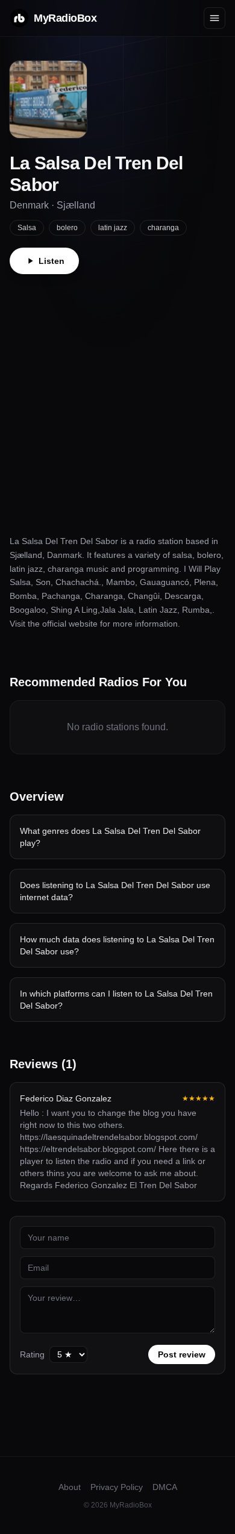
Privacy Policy (116, 1487)
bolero (67, 228)
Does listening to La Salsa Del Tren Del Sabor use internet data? (115, 891)
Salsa (26, 228)
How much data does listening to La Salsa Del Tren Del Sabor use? (117, 945)
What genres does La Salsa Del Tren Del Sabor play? (110, 837)
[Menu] (214, 18)
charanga (163, 228)
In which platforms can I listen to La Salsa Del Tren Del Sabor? (116, 999)
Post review (181, 1354)
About (69, 1487)
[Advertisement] (117, 397)
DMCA (164, 1487)
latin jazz (112, 228)
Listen (51, 261)
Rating (32, 1354)
